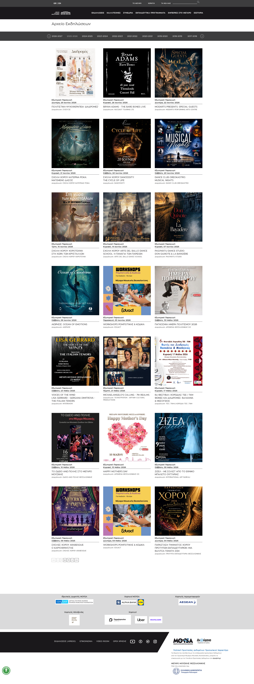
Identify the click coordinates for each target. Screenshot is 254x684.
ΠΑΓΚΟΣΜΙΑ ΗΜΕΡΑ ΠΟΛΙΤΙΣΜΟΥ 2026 (176, 324)
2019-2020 (162, 36)
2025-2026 (72, 36)
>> (76, 560)
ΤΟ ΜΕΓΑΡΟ (137, 3)
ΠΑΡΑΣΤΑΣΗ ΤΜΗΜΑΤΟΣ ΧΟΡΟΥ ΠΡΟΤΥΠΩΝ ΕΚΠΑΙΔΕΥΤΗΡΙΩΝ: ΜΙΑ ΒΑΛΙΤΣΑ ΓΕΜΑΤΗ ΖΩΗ (173, 548)
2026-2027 (57, 36)
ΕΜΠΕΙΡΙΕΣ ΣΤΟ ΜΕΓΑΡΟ (179, 13)
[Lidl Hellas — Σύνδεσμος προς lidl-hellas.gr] (137, 601)
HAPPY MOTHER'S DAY (115, 471)
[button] (6, 670)
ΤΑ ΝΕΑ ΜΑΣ (166, 3)
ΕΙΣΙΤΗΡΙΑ (198, 13)
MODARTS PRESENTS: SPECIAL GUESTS (176, 107)
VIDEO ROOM (102, 641)
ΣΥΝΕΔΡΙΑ (128, 13)
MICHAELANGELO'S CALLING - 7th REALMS (126, 395)
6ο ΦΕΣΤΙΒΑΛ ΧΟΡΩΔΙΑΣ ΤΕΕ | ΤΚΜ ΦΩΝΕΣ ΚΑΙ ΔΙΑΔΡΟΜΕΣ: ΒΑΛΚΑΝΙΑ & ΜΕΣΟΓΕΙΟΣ (174, 398)
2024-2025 (87, 36)
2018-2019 (177, 36)
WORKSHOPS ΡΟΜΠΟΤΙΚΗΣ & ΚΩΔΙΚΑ (123, 324)
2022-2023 (117, 36)
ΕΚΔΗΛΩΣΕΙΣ (98, 13)
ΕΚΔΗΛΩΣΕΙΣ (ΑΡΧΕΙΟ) (65, 641)
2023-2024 (102, 36)
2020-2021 (147, 36)
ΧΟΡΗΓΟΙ (151, 3)
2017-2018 (192, 36)
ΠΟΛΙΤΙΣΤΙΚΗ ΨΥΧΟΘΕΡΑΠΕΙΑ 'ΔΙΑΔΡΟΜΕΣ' (75, 107)
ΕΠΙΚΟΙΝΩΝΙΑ (86, 641)
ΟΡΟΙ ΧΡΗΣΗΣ (119, 641)
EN (59, 3)
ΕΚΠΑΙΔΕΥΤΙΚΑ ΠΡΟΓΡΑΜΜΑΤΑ (150, 13)
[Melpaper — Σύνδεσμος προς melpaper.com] (148, 601)
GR (55, 3)
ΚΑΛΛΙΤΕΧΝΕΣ (114, 13)
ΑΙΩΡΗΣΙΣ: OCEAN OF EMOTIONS (69, 324)
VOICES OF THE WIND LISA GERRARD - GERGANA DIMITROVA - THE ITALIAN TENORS (73, 398)
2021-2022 (132, 36)
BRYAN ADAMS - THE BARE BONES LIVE (124, 107)
